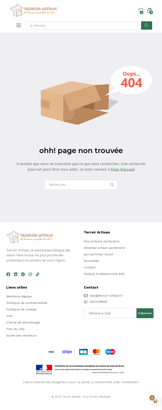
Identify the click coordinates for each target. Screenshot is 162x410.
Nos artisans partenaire (101, 241)
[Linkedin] (16, 274)
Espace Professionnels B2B (104, 274)
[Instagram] (30, 274)
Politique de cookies (21, 309)
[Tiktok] (38, 274)
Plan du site (15, 329)
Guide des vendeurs (21, 335)
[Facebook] (8, 274)
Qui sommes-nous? (99, 254)
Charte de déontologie (23, 322)
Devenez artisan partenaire (104, 248)
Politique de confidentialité (26, 303)
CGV (9, 316)
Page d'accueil (123, 169)
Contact (90, 267)
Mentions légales (19, 296)
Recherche (146, 25)
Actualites (91, 261)
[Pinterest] (23, 274)
